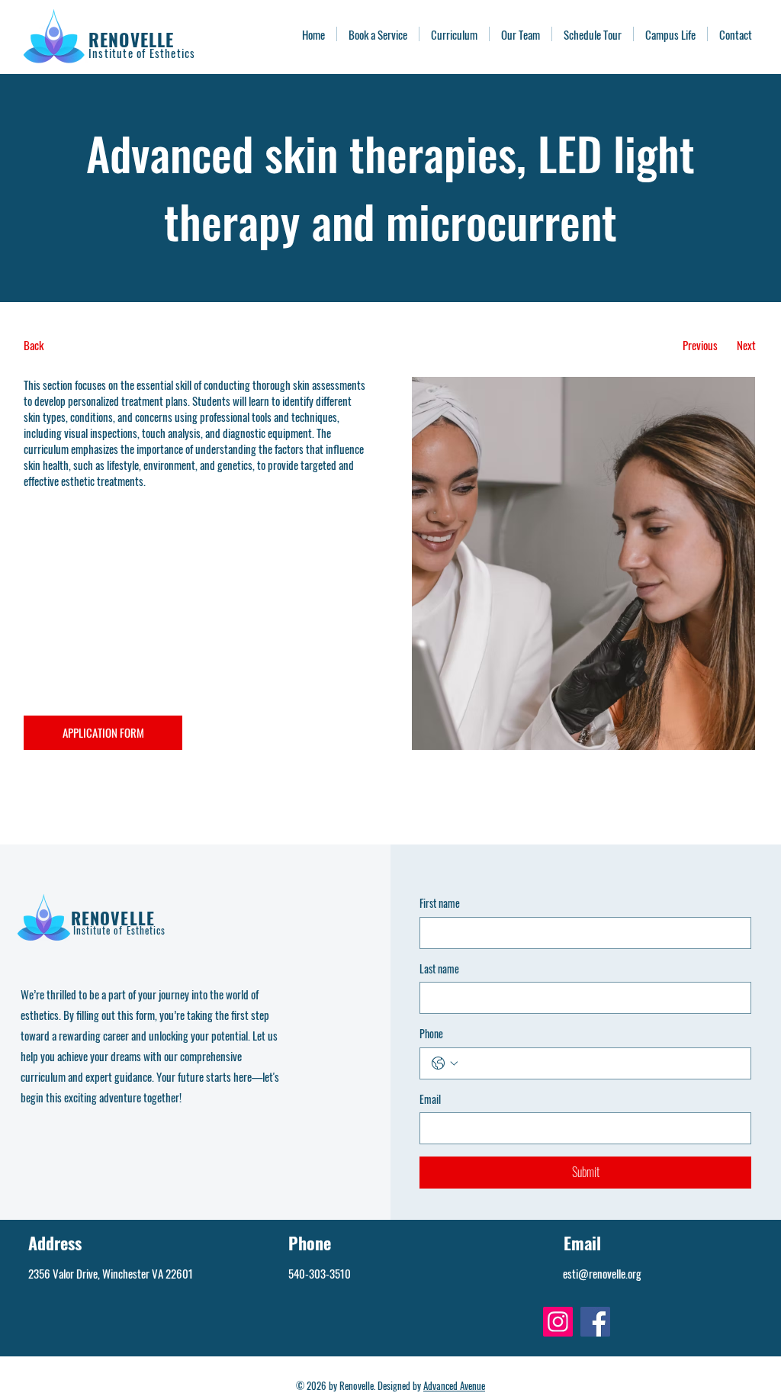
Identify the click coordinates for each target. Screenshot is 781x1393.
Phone (431, 1033)
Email (430, 1099)
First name (439, 903)
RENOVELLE (131, 40)
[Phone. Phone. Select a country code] (444, 1063)
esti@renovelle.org (602, 1273)
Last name (439, 968)
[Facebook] (595, 1322)
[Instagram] (558, 1322)
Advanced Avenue (454, 1385)
